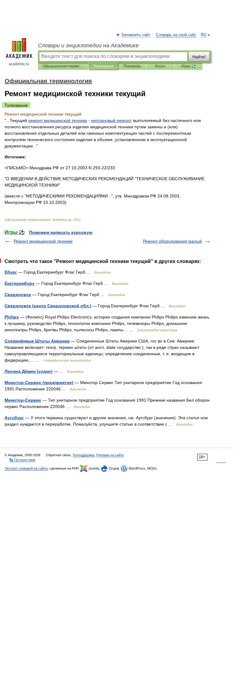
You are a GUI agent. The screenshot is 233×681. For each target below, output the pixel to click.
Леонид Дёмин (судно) (28, 371)
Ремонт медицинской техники (43, 241)
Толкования (103, 66)
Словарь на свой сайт (176, 35)
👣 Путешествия (22, 460)
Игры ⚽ (188, 66)
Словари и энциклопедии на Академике (88, 45)
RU (203, 35)
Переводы (132, 66)
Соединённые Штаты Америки (37, 341)
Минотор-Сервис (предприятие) (39, 382)
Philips (12, 317)
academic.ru (19, 64)
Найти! (199, 56)
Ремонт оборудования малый (172, 241)
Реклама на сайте (110, 455)
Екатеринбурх (20, 283)
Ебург (11, 272)
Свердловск (18, 294)
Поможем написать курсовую (61, 232)
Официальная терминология (62, 66)
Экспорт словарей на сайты (26, 468)
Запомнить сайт (136, 35)
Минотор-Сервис (23, 400)
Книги (160, 66)
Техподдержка (83, 455)
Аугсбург (14, 417)
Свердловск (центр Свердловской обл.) (48, 305)
